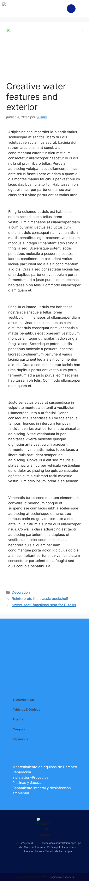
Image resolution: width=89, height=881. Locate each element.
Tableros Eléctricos (26, 709)
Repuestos (20, 739)
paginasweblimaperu (62, 877)
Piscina (18, 719)
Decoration (21, 592)
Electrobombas (24, 699)
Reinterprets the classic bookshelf (40, 599)
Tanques (19, 729)
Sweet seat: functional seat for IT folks (44, 605)
